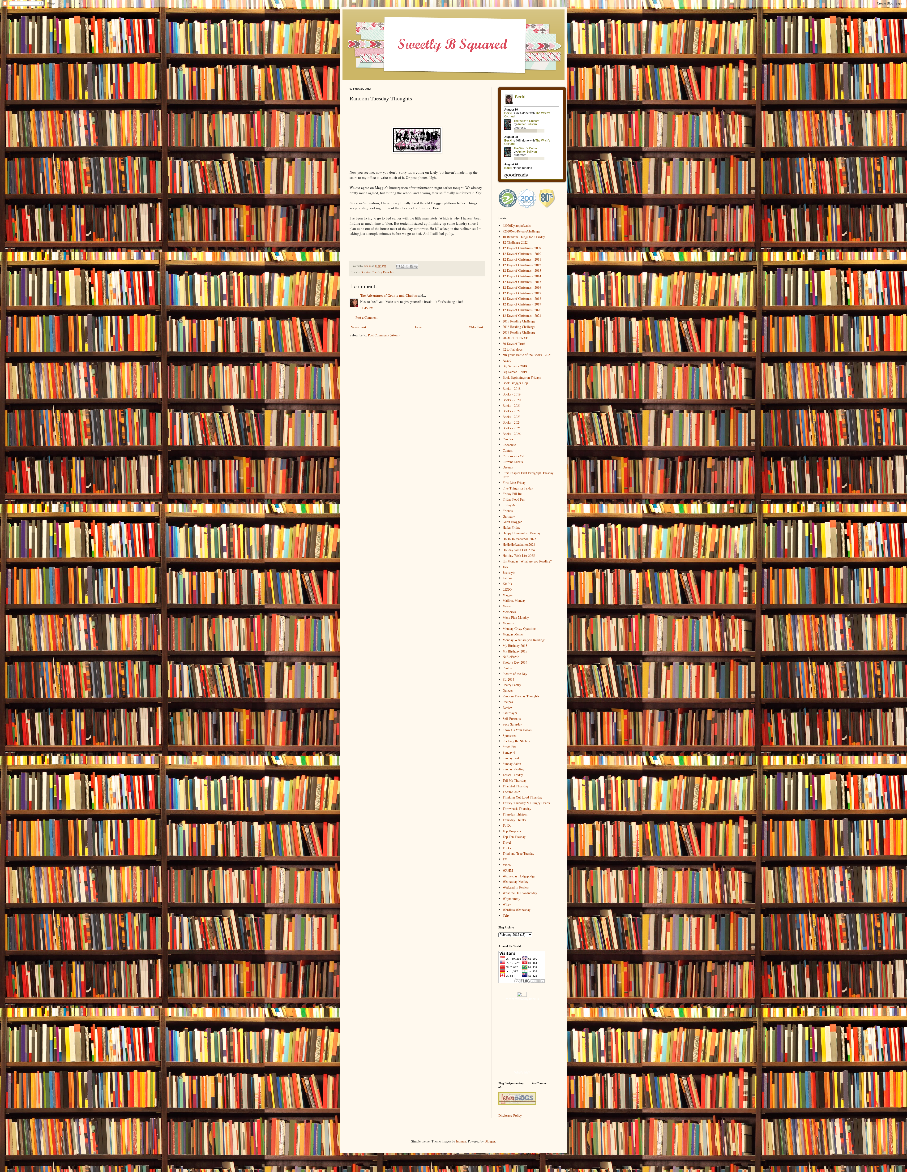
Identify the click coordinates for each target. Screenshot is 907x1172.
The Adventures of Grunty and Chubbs (388, 295)
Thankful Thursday (515, 786)
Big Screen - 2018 (515, 366)
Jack (505, 567)
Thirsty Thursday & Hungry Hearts (526, 803)
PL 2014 (508, 679)
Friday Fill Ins (512, 493)
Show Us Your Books (517, 730)
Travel (507, 842)
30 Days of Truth (514, 343)
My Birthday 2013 (515, 645)
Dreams (508, 467)
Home (418, 327)
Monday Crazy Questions (519, 628)
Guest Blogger (512, 521)
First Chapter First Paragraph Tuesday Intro (528, 475)
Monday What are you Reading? (524, 640)
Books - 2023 (512, 416)
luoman (461, 1141)
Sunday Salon (512, 763)
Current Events (513, 461)
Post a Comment (366, 317)
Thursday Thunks (514, 820)
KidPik (507, 583)
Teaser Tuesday (513, 775)
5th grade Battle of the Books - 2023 (527, 354)
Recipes (508, 702)
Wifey (507, 904)
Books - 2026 (512, 433)
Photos (507, 668)
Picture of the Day (515, 673)
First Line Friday (514, 482)
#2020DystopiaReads (517, 225)
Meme (507, 606)
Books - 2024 (512, 422)
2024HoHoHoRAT (515, 338)
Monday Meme (513, 634)
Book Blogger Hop (515, 383)
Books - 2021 (512, 405)
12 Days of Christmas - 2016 (522, 287)
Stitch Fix (509, 746)
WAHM (508, 870)
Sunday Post (511, 758)
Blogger (490, 1141)
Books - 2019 (512, 394)
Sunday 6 (509, 752)
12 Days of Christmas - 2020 (522, 310)
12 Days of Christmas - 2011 (522, 259)
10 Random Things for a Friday (524, 237)
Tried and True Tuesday (518, 853)
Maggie (508, 595)
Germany (509, 516)
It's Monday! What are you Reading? (527, 561)
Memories (509, 612)
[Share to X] (407, 266)
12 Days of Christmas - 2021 (522, 315)
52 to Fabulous (512, 349)
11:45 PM (366, 308)
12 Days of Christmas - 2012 (522, 265)
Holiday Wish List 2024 (519, 550)
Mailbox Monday (514, 600)
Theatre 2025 (511, 792)
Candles (508, 439)
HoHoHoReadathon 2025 (519, 539)
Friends (508, 510)
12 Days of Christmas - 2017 (522, 293)
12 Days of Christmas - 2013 (522, 270)
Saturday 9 (510, 713)
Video (507, 865)
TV (505, 859)
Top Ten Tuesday (514, 836)
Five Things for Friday (518, 488)
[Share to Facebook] (411, 266)
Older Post (476, 327)
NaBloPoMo (511, 656)
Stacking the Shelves (516, 741)
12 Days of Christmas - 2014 (522, 276)
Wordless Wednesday (517, 909)
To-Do (507, 825)
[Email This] (398, 266)
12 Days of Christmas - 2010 (522, 253)
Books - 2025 (512, 428)
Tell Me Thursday (514, 780)
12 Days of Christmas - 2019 (522, 304)
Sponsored (510, 735)
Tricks (507, 848)
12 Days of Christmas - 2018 (522, 298)
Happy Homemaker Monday (521, 533)
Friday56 (509, 505)
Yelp (506, 915)
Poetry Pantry (512, 685)
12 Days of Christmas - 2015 (522, 281)
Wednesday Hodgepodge (519, 876)
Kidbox (508, 578)
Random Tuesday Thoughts (377, 272)
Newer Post (358, 327)
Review (508, 707)
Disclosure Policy (510, 1115)
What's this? (522, 1072)
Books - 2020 (512, 400)
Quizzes (508, 690)
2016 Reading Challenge (519, 326)
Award (507, 360)
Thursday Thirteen (515, 814)
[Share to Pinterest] (416, 266)
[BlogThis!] (402, 266)
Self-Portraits (512, 718)
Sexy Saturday (512, 724)
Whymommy (511, 898)
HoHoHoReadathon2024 (519, 544)
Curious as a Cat (513, 456)
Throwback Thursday (517, 808)
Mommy (508, 623)
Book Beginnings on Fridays (522, 377)
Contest (508, 450)
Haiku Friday (511, 527)
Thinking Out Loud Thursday (522, 797)
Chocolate (509, 444)
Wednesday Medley (515, 881)
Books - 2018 (512, 388)
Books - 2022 (512, 411)
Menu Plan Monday (516, 617)
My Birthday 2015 (515, 651)
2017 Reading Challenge (519, 332)
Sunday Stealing (513, 769)
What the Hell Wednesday (520, 893)
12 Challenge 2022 (515, 242)
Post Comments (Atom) (384, 335)
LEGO (507, 589)
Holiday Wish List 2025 (519, 555)
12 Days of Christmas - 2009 (522, 248)
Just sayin (509, 572)
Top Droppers (512, 831)
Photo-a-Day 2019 (515, 662)
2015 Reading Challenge (519, 321)
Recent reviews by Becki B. (522, 999)
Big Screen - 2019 (515, 371)
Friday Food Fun (514, 499)
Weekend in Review (516, 887)
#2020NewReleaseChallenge (521, 231)
